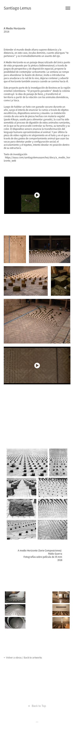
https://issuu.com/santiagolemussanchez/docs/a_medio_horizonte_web (37, 159)
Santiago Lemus (17, 8)
